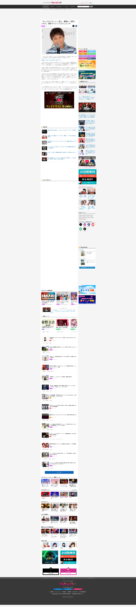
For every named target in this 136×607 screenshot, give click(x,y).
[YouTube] (93, 224)
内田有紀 (48, 468)
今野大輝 (51, 400)
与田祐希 (84, 219)
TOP (42, 9)
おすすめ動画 (44, 514)
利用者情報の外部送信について (78, 593)
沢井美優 (44, 352)
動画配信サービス (91, 58)
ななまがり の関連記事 (47, 290)
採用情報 (69, 591)
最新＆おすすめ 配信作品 (47, 527)
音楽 (91, 51)
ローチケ (57, 589)
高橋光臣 (52, 371)
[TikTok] (84, 229)
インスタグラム (48, 352)
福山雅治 (47, 331)
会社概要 (51, 591)
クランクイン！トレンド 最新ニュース (51, 477)
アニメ (76, 331)
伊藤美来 (58, 331)
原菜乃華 (48, 429)
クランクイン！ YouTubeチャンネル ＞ (89, 166)
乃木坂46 (91, 215)
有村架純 (80, 217)
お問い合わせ (75, 591)
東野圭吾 (44, 331)
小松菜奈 (88, 217)
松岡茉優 (44, 449)
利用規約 (64, 591)
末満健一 (47, 420)
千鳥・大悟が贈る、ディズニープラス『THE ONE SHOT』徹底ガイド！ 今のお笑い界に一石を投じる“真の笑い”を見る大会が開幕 (63, 311)
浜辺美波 (84, 215)
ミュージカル (51, 420)
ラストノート (44, 468)
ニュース (46, 9)
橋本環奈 (84, 217)
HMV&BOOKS (77, 589)
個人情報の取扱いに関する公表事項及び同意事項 (61, 593)
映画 (83, 51)
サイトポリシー (58, 591)
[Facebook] (88, 224)
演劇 (83, 53)
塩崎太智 (52, 429)
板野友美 (44, 381)
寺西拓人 (52, 468)
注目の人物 (44, 540)
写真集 (88, 215)
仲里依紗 (47, 449)
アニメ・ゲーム (91, 53)
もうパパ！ (44, 429)
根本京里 (62, 331)
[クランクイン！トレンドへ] (84, 2)
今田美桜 (80, 215)
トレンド (82, 58)
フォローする (50, 573)
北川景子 (49, 371)
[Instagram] (84, 224)
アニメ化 (73, 331)
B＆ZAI (44, 400)
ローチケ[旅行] (67, 589)
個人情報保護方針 (82, 591)
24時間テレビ (44, 371)
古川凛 (51, 449)
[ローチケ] (91, 2)
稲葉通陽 (47, 400)
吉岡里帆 (92, 217)
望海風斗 (44, 420)
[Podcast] (80, 229)
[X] (80, 224)
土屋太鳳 (80, 219)
